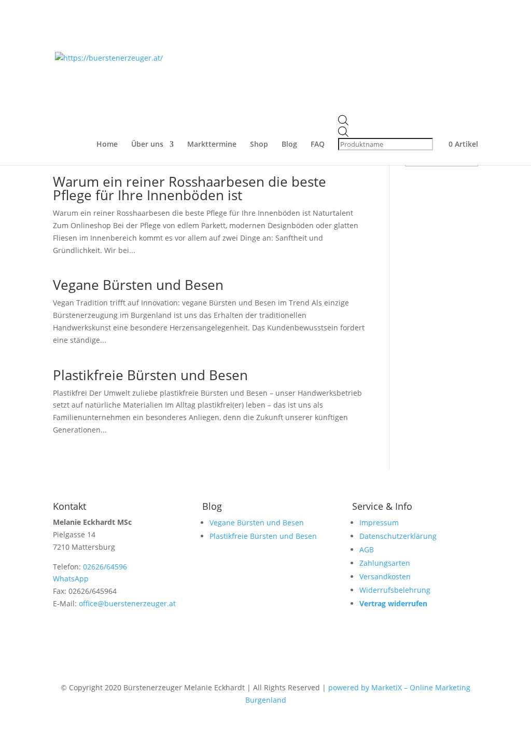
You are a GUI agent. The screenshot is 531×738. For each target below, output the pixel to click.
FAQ (318, 145)
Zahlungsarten (384, 563)
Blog (289, 145)
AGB (366, 549)
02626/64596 (105, 567)
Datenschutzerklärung (398, 536)
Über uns (147, 145)
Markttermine (211, 145)
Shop (259, 145)
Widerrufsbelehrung (394, 590)
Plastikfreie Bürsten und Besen (150, 375)
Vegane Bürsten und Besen (138, 284)
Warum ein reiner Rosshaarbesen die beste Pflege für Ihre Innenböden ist (189, 188)
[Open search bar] (386, 121)
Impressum (379, 522)
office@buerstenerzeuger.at (127, 603)
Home (107, 145)
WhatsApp (71, 578)
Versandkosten (385, 576)
